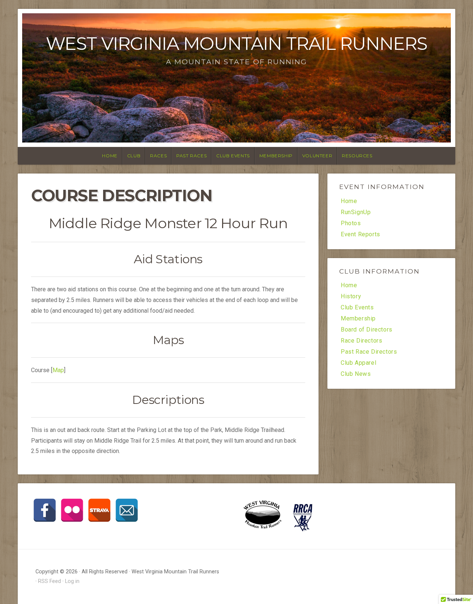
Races (158, 155)
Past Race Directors (369, 352)
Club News (356, 374)
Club (133, 155)
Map (58, 370)
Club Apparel (358, 363)
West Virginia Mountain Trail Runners (236, 43)
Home (109, 155)
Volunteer (317, 155)
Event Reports (360, 234)
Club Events (233, 155)
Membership (276, 155)
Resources (357, 155)
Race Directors (361, 341)
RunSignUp (356, 212)
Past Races (191, 155)
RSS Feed (49, 581)
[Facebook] (45, 510)
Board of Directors (366, 330)
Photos (351, 223)
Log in (72, 581)
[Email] (127, 510)
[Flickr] (72, 510)
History (351, 296)
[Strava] (99, 510)
